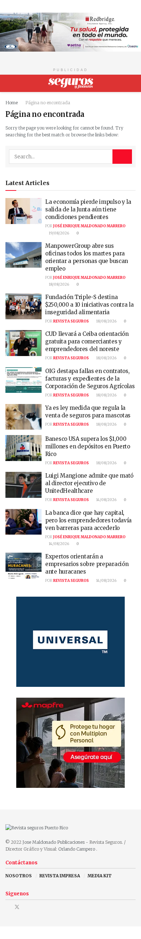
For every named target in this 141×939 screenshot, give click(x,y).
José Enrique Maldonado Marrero (89, 226)
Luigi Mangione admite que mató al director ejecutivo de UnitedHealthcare (89, 483)
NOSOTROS (18, 875)
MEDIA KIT (99, 875)
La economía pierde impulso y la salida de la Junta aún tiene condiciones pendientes (88, 209)
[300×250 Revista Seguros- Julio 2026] (70, 742)
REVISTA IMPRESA (59, 875)
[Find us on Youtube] (27, 907)
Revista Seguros (71, 321)
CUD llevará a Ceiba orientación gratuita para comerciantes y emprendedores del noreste (87, 341)
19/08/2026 (58, 233)
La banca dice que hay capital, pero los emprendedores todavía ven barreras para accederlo (88, 520)
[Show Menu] (8, 83)
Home (11, 102)
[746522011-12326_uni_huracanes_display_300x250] (70, 641)
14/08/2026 (105, 499)
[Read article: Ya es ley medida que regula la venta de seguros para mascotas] (23, 417)
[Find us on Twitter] (17, 907)
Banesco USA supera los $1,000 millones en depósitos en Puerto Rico (87, 446)
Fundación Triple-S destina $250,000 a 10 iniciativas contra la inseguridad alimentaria (89, 305)
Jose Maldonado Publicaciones (53, 842)
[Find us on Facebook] (7, 907)
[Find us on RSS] (36, 907)
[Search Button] (132, 83)
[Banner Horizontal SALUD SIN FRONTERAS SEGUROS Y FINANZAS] (70, 31)
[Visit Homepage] (70, 83)
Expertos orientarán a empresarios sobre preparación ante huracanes (86, 564)
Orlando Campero (77, 849)
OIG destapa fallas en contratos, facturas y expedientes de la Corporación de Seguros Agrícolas (89, 379)
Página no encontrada (47, 102)
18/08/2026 (58, 284)
